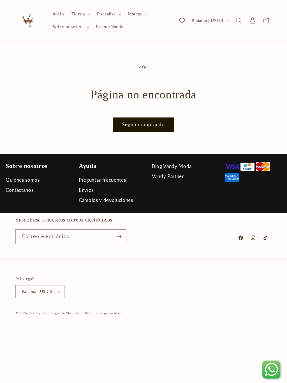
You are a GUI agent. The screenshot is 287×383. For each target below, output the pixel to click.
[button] (80, 14)
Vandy (35, 313)
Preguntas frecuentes (102, 180)
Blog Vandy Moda (172, 166)
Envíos (86, 190)
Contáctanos (19, 190)
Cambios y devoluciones (106, 200)
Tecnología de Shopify (60, 313)
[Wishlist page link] (182, 20)
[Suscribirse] (119, 236)
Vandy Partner (168, 176)
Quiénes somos (23, 180)
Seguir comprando (143, 124)
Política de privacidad (103, 313)
